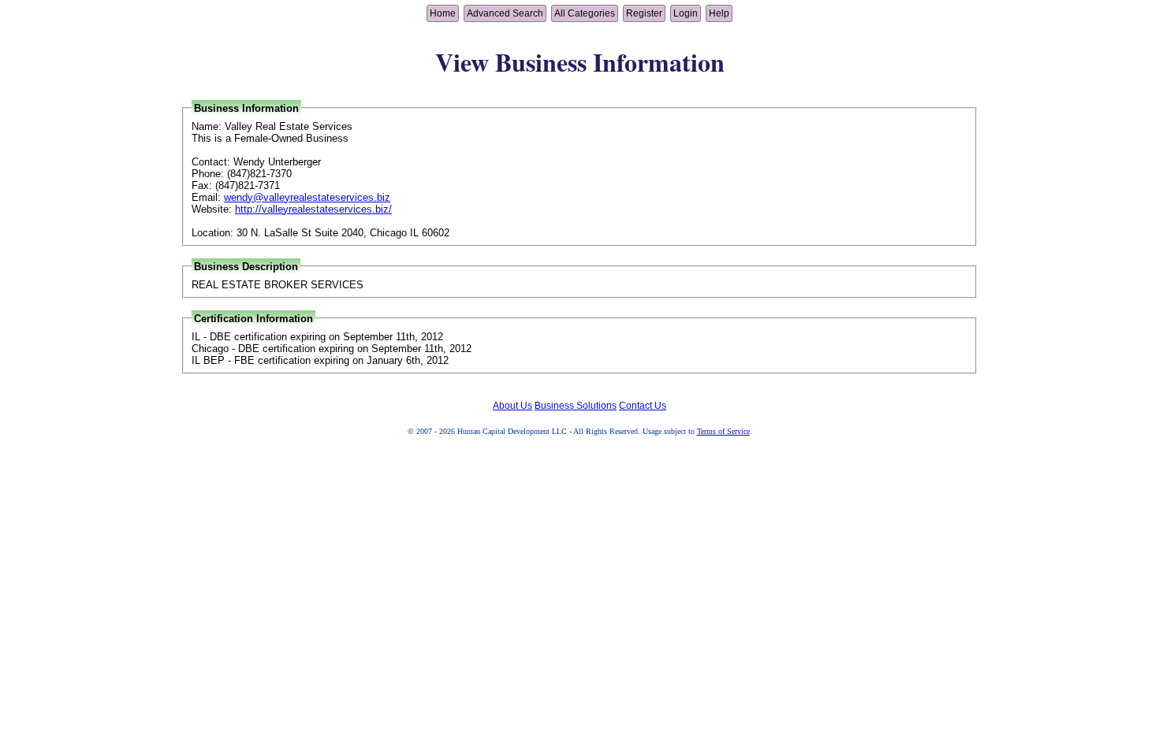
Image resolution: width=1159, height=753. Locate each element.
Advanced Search (505, 13)
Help (719, 13)
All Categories (584, 13)
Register (644, 13)
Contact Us (642, 405)
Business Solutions (576, 405)
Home (443, 13)
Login (685, 13)
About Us (512, 405)
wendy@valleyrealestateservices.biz (307, 197)
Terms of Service (723, 431)
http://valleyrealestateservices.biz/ (313, 209)
